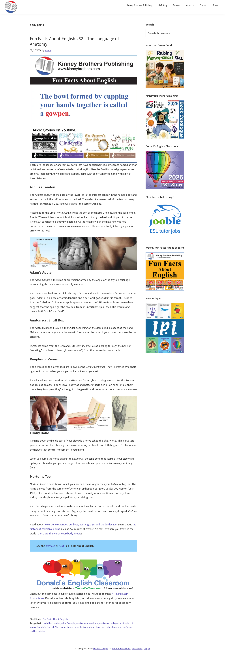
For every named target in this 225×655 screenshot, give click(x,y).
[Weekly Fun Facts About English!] (165, 254)
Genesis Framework (121, 648)
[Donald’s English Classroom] (165, 152)
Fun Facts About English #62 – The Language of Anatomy (74, 41)
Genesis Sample (100, 648)
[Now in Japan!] (165, 304)
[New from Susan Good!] (165, 51)
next (61, 546)
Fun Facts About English (55, 619)
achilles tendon (52, 623)
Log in (147, 648)
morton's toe (125, 627)
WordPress (137, 648)
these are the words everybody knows (59, 533)
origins (41, 631)
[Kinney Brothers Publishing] (165, 102)
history (84, 627)
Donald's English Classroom (51, 627)
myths (33, 631)
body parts (115, 623)
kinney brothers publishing (103, 627)
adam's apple (68, 623)
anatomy (104, 623)
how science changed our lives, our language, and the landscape (80, 524)
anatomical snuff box (87, 623)
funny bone (73, 627)
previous (50, 546)
